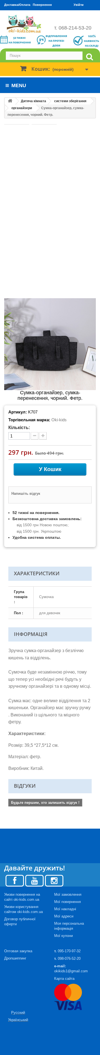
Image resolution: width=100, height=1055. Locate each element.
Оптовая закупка (18, 951)
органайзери (21, 108)
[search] (89, 57)
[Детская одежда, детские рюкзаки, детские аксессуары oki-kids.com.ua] (25, 23)
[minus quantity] (34, 436)
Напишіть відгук (25, 493)
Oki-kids (59, 419)
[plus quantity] (43, 436)
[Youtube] (34, 880)
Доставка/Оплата (17, 4)
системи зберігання (70, 101)
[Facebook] (14, 880)
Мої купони (63, 936)
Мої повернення (67, 902)
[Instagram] (54, 880)
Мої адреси (63, 916)
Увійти (79, 4)
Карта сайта (64, 978)
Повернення (42, 4)
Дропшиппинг (15, 958)
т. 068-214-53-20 (72, 28)
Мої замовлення (67, 894)
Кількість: (19, 427)
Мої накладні (65, 909)
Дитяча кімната (33, 101)
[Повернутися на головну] (10, 101)
